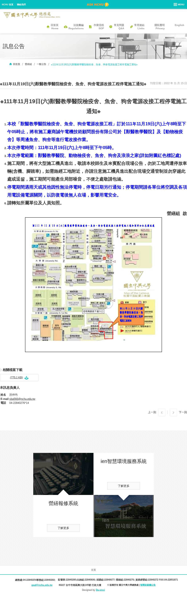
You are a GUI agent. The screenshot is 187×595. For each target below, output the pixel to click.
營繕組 (28, 64)
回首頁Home (54, 27)
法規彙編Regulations (76, 27)
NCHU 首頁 (7, 4)
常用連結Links (139, 27)
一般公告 (41, 64)
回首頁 (16, 64)
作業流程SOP (99, 27)
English (179, 25)
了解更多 (63, 528)
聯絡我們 (21, 4)
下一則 (183, 412)
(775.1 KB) (16, 377)
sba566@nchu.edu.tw (22, 398)
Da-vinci (100, 590)
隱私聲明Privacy (159, 27)
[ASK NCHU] (98, 5)
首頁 (93, 569)
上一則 (152, 412)
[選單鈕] (179, 4)
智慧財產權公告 (148, 585)
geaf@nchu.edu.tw (41, 585)
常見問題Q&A (119, 27)
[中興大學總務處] (32, 15)
